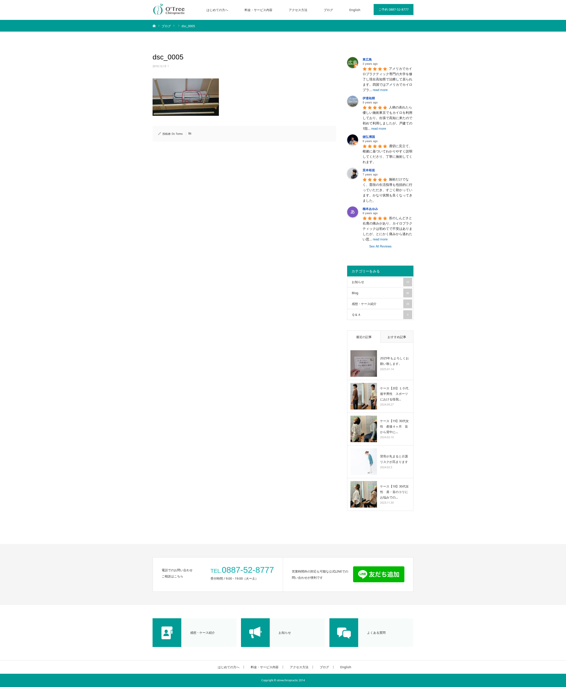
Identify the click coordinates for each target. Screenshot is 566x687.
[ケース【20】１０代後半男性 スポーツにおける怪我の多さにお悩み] (363, 396)
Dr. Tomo (177, 134)
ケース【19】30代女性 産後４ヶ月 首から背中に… (394, 426)
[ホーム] (154, 26)
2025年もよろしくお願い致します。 (394, 361)
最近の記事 (364, 337)
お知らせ (380, 282)
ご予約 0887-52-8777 (394, 9)
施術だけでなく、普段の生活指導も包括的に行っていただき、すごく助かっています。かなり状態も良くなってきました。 (387, 190)
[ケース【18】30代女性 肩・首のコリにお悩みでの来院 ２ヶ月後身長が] (363, 494)
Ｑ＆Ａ (380, 314)
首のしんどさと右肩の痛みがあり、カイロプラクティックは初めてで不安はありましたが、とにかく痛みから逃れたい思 (387, 228)
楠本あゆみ (370, 208)
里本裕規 (369, 170)
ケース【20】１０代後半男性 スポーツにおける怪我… (394, 393)
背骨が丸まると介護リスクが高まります (394, 459)
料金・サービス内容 (258, 10)
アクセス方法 (298, 10)
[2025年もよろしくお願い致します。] (363, 363)
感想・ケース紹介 (380, 304)
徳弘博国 (369, 136)
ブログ (328, 10)
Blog (380, 293)
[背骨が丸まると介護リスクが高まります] (363, 461)
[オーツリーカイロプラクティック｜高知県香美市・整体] (169, 10)
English (354, 10)
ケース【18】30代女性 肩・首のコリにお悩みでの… (394, 491)
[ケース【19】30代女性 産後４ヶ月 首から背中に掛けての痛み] (363, 429)
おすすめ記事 (397, 337)
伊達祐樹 (369, 98)
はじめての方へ (217, 10)
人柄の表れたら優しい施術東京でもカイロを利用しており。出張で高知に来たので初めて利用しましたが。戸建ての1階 (387, 118)
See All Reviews (380, 246)
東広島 (367, 59)
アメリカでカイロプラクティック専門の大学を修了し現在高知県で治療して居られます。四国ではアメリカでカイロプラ (387, 79)
